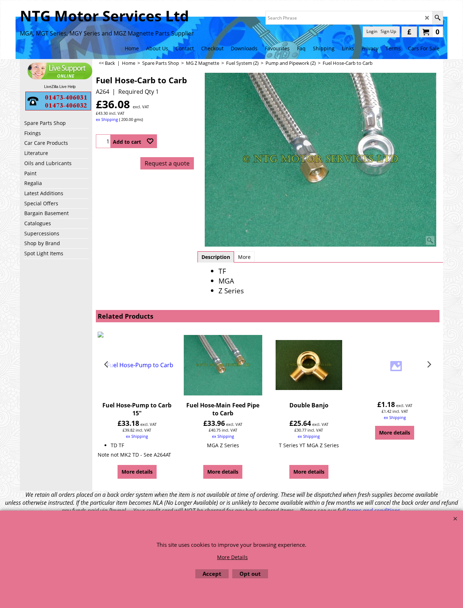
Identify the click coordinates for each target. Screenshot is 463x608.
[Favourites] (150, 141)
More (244, 256)
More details (137, 471)
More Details (232, 557)
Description (215, 256)
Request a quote (167, 163)
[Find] (437, 17)
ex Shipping (107, 119)
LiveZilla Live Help (60, 86)
